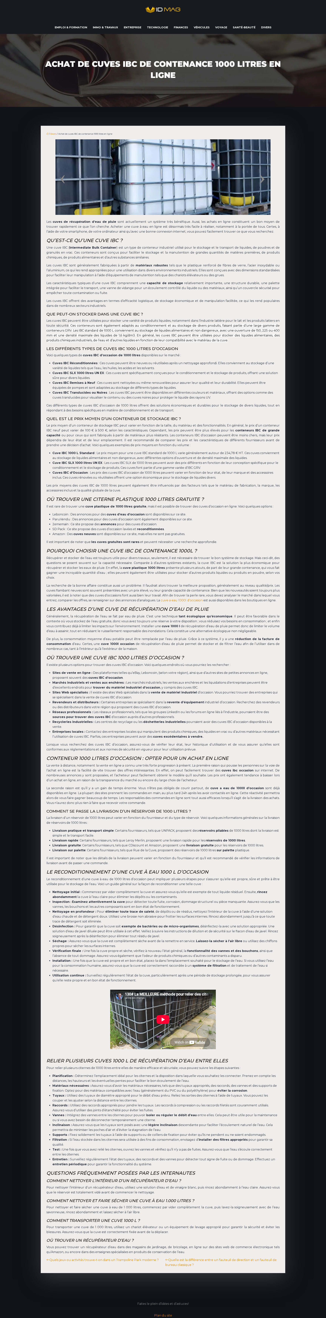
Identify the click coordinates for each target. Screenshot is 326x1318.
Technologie (157, 27)
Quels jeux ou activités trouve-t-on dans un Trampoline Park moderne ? (104, 1260)
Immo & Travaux (105, 27)
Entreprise (132, 27)
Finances (181, 27)
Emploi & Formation (71, 27)
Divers (266, 27)
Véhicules (202, 27)
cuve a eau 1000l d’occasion (182, 600)
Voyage (221, 27)
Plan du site (163, 1315)
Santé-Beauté (244, 27)
